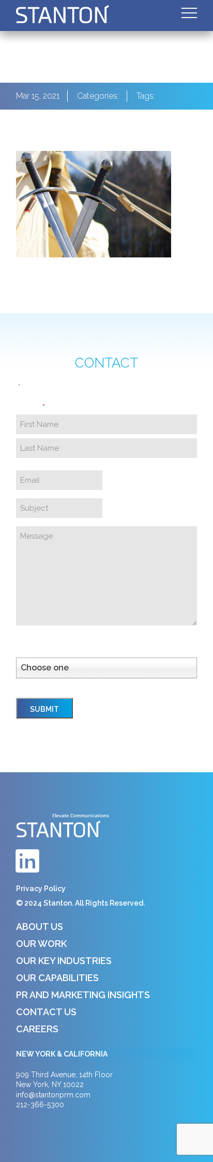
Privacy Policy (41, 888)
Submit (44, 709)
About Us (39, 926)
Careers (37, 1028)
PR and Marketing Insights (83, 994)
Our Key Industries (64, 960)
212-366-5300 (40, 1104)
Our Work (41, 943)
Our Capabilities (57, 977)
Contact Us (46, 1011)
